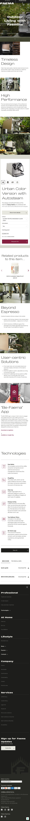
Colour (4, 216)
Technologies (5, 610)
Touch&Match (4, 629)
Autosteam (5, 223)
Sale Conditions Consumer (7, 716)
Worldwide (3, 669)
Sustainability (4, 677)
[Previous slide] (1, 271)
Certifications (4, 673)
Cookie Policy (4, 700)
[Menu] (28, 4)
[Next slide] (28, 271)
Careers (3, 681)
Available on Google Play (7, 435)
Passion (3, 650)
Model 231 (3, 708)
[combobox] (15, 219)
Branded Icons (4, 640)
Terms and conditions (6, 712)
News (3, 646)
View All (15, 550)
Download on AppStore (7, 430)
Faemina (3, 621)
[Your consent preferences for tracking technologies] (27, 818)
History (3, 665)
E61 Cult (3, 625)
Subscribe (8, 748)
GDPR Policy (4, 696)
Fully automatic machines (7, 605)
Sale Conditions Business (7, 720)
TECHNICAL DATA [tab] (16, 561)
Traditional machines (6, 597)
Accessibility (4, 724)
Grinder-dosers (4, 601)
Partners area (4, 685)
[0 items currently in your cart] (23, 4)
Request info (15, 241)
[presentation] (15, 410)
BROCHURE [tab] (5, 561)
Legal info (3, 704)
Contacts (4, 654)
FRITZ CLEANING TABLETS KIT (15, 277)
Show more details (15, 212)
